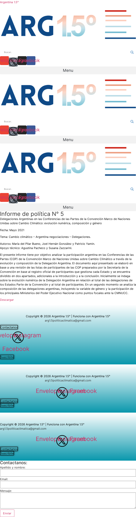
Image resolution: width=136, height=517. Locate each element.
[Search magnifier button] (132, 52)
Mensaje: (6, 490)
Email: (4, 479)
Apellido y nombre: (12, 467)
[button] (68, 70)
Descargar (7, 299)
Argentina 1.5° (9, 2)
